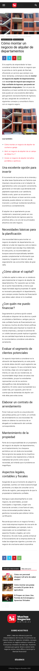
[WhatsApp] (19, 58)
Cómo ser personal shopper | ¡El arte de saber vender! (25, 577)
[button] (3, 5)
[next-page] (7, 606)
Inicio (2, 36)
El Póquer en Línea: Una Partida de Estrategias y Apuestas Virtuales (24, 597)
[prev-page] (3, 606)
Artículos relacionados (11, 569)
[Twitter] (9, 58)
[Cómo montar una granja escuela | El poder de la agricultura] (7, 587)
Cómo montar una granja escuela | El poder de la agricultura (24, 587)
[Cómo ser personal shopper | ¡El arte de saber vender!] (7, 577)
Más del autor (26, 569)
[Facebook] (4, 58)
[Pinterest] (14, 58)
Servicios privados (25, 36)
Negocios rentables (12, 36)
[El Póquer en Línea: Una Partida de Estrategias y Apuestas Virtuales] (7, 598)
